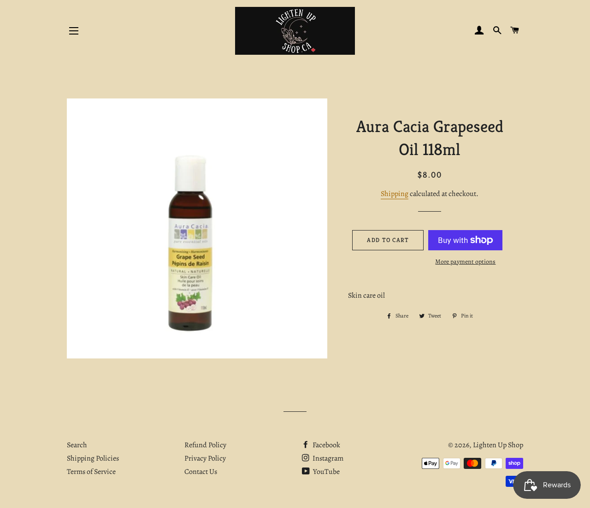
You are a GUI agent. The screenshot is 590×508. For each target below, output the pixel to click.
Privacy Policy (205, 458)
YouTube (326, 472)
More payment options (465, 261)
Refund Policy (205, 445)
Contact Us (200, 472)
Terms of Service (91, 472)
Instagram (327, 458)
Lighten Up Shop (498, 445)
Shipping (394, 194)
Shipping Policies (93, 458)
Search (77, 445)
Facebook (325, 445)
